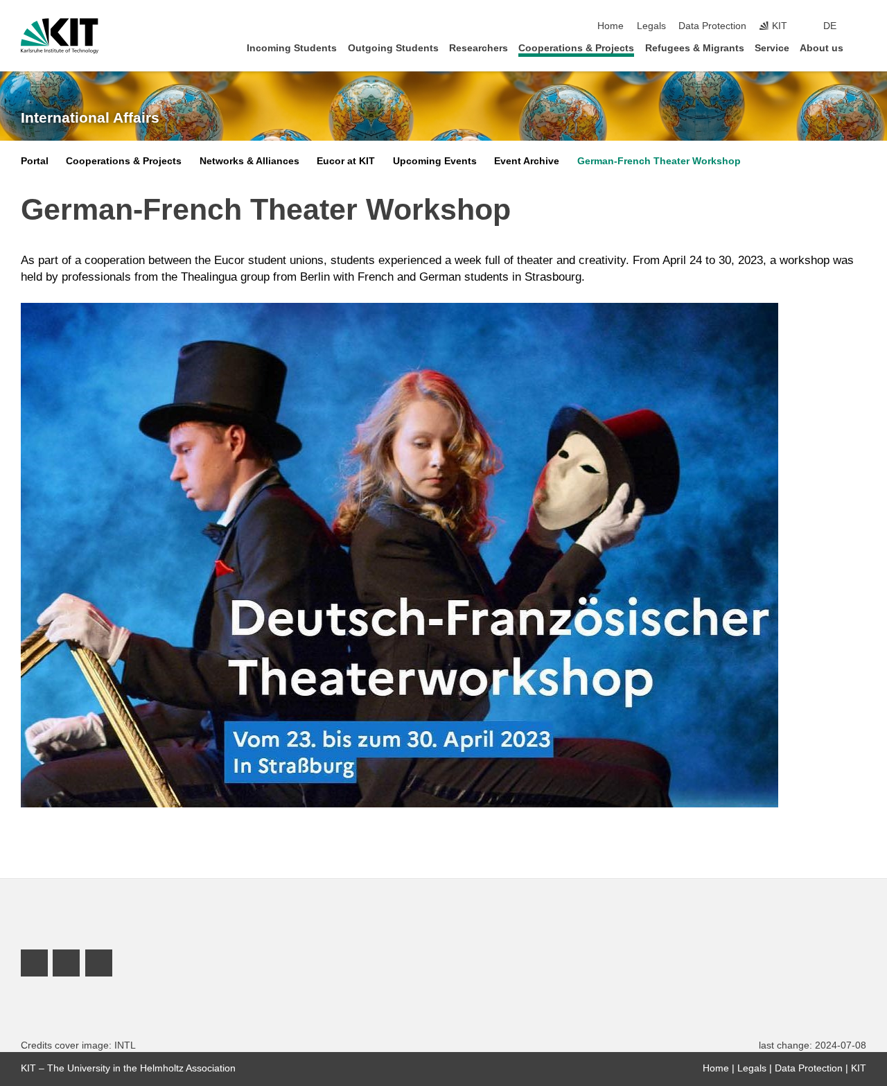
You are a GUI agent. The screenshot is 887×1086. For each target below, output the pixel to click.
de (829, 26)
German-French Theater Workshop (659, 161)
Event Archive (526, 161)
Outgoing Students (393, 48)
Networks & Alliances (249, 161)
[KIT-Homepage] (59, 36)
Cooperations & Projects (576, 48)
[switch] (862, 26)
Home (610, 26)
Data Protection (712, 26)
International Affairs (90, 118)
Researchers (478, 48)
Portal (35, 161)
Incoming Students (292, 48)
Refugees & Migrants (694, 48)
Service (772, 48)
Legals (651, 26)
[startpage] (862, 47)
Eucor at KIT (346, 161)
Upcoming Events (435, 161)
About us (821, 48)
